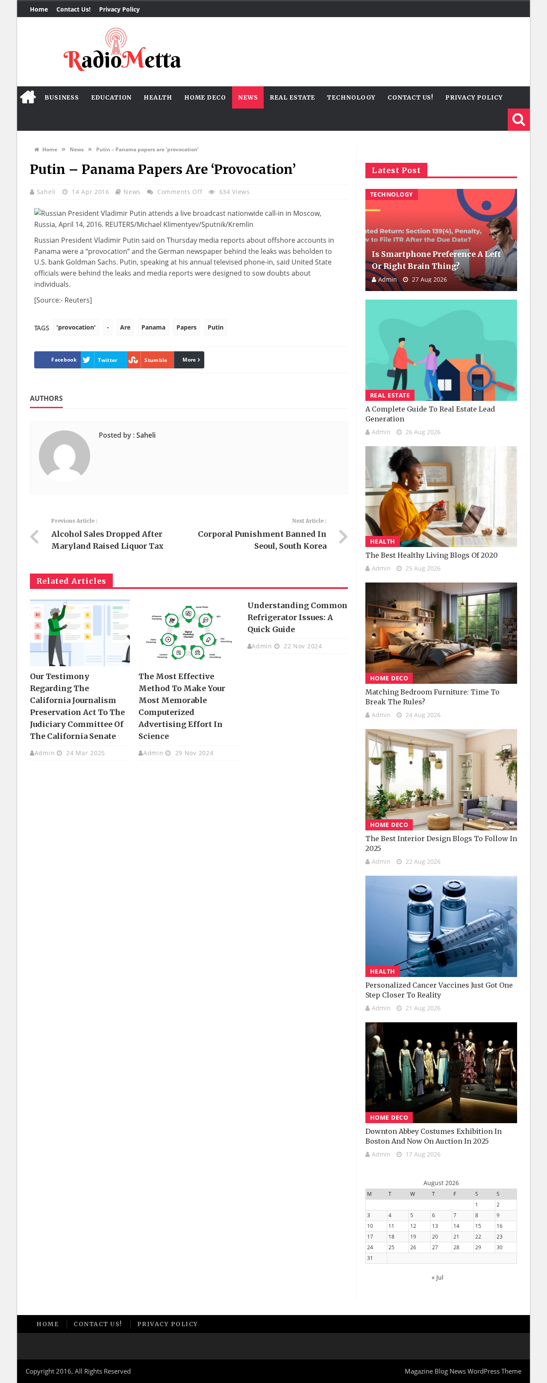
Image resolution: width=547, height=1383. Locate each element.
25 (391, 1247)
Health (158, 97)
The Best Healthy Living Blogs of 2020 (431, 555)
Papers (186, 327)
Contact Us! (73, 9)
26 (413, 1247)
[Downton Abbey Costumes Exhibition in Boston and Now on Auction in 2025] (441, 1073)
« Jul (438, 1277)
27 (435, 1247)
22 (478, 1236)
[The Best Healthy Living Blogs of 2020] (441, 496)
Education (111, 97)
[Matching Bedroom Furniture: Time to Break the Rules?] (441, 633)
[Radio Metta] (121, 52)
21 (456, 1236)
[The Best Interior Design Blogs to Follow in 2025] (441, 779)
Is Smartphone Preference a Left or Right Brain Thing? (436, 260)
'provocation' (76, 327)
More (189, 359)
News (248, 97)
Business (61, 97)
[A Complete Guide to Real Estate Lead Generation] (441, 350)
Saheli (47, 192)
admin (45, 753)
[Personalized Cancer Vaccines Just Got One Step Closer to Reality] (441, 926)
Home (39, 9)
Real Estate (292, 97)
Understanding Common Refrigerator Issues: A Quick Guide (297, 617)
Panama (153, 327)
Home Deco (205, 97)
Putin (216, 327)
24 (370, 1247)
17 (370, 1236)
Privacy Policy (119, 9)
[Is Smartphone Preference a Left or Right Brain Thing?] (441, 240)
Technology (351, 97)
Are (125, 327)
